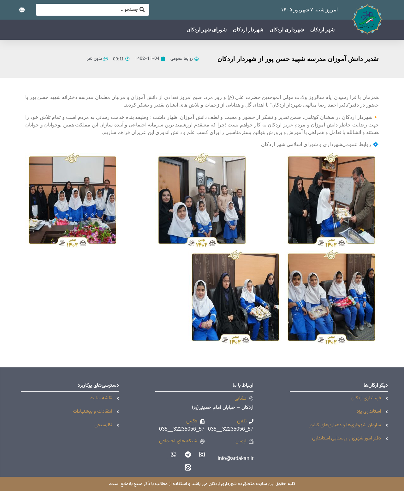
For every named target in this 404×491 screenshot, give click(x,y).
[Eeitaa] (187, 467)
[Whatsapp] (173, 454)
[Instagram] (202, 454)
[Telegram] (187, 454)
